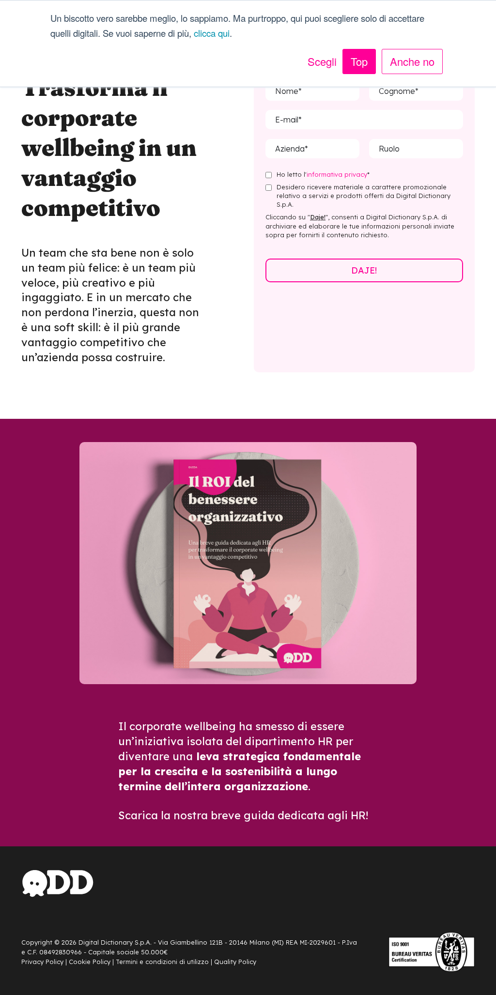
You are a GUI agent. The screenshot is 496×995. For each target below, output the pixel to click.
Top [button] (359, 61)
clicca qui (212, 33)
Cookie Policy (89, 961)
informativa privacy (337, 174)
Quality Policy (235, 961)
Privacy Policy (42, 961)
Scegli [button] (322, 61)
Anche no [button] (412, 61)
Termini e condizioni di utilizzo (162, 961)
